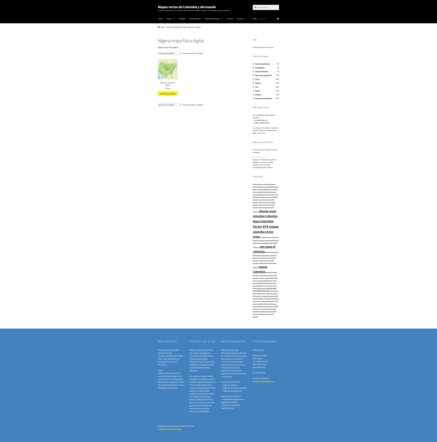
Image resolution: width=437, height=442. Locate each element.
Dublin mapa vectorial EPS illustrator (263, 243)
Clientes (230, 19)
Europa (257, 91)
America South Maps (262, 64)
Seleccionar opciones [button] (167, 94)
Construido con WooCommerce (170, 429)
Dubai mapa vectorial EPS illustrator (269, 240)
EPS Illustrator (195, 19)
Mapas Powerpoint (212, 19)
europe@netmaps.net (266, 381)
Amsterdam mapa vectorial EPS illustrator (264, 184)
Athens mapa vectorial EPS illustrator (263, 189)
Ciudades (182, 19)
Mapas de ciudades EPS (263, 75)
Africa (257, 79)
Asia (256, 87)
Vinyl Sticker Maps (261, 71)
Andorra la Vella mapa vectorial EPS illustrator (265, 187)
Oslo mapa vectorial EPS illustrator (268, 278)
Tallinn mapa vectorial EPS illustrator (269, 298)
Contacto (241, 19)
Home (160, 19)
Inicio (162, 27)
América (258, 83)
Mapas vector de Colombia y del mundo (187, 7)
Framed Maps (260, 68)
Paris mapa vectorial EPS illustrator (262, 280)
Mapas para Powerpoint (263, 98)
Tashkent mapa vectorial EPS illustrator (263, 301)
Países (169, 19)
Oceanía (258, 94)
